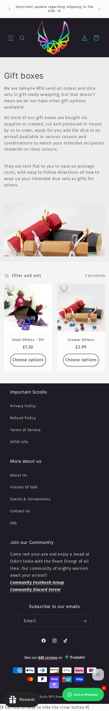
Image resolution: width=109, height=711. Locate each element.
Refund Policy (23, 418)
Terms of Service (25, 430)
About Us (18, 475)
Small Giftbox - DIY (28, 340)
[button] (10, 38)
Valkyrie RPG (45, 697)
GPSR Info (19, 442)
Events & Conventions (30, 499)
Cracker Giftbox (81, 340)
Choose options (28, 359)
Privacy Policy (23, 406)
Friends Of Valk (24, 487)
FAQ (13, 523)
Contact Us (20, 511)
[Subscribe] (84, 621)
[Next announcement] (99, 8)
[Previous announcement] (9, 8)
